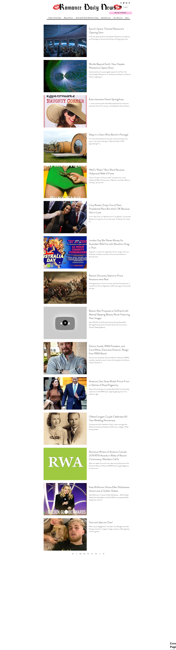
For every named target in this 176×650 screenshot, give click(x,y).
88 (80, 554)
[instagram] (126, 3)
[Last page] (103, 553)
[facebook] (121, 3)
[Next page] (99, 553)
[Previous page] (76, 553)
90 (88, 554)
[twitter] (124, 3)
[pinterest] (129, 3)
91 (92, 554)
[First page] (72, 553)
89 (84, 554)
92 (96, 554)
